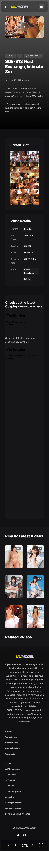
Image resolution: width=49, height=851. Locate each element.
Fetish (27, 279)
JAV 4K (8, 763)
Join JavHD (24, 845)
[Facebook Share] (24, 835)
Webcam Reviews (13, 808)
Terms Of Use (11, 737)
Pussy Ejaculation (29, 271)
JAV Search (10, 780)
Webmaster (10, 754)
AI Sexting (9, 797)
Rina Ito (27, 229)
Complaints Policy (13, 748)
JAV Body (9, 786)
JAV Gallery (10, 775)
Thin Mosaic (29, 235)
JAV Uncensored (12, 769)
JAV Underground (13, 791)
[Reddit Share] (31, 835)
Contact (8, 731)
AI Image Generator (13, 803)
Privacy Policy (11, 743)
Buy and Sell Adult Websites (17, 814)
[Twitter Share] (18, 835)
